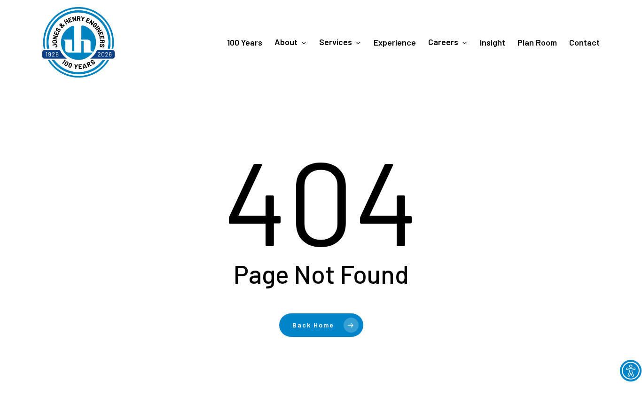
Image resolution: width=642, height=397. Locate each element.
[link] (630, 370)
